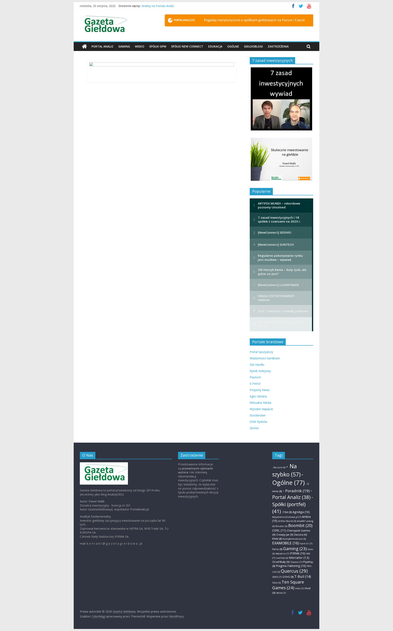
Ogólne (233, 46)
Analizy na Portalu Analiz (158, 6)
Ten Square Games (288, 585)
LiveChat (282, 557)
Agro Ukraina (258, 396)
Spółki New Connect (187, 46)
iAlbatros (282, 553)
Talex (276, 582)
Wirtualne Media (260, 403)
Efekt (277, 539)
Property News (260, 390)
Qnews (254, 428)
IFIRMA (297, 553)
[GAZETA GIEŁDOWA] (104, 464)
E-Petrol (255, 384)
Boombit (300, 525)
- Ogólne (288, 478)
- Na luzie (278, 467)
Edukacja (215, 46)
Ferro (277, 549)
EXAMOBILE (285, 543)
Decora (300, 534)
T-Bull (302, 576)
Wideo (139, 46)
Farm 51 (306, 543)
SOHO (288, 577)
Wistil (281, 592)
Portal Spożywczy (261, 352)
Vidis (299, 588)
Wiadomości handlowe (265, 358)
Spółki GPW (157, 46)
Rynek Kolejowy (260, 371)
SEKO (277, 576)
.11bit (287, 512)
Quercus (294, 571)
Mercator (299, 557)
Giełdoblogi (253, 46)
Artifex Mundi (287, 521)
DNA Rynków (258, 422)
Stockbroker (258, 415)
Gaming (124, 46)
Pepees (296, 561)
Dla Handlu (257, 364)
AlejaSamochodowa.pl (286, 516)
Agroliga (301, 512)
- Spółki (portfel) (292, 504)
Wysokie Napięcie (261, 409)
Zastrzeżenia (278, 46)
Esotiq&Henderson (294, 538)
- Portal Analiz (292, 494)
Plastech (255, 377)
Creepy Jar (284, 534)
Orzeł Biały (281, 562)
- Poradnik (296, 490)
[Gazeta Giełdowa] (84, 46)
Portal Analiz (102, 46)
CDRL (279, 530)
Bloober (281, 526)
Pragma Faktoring (291, 566)
